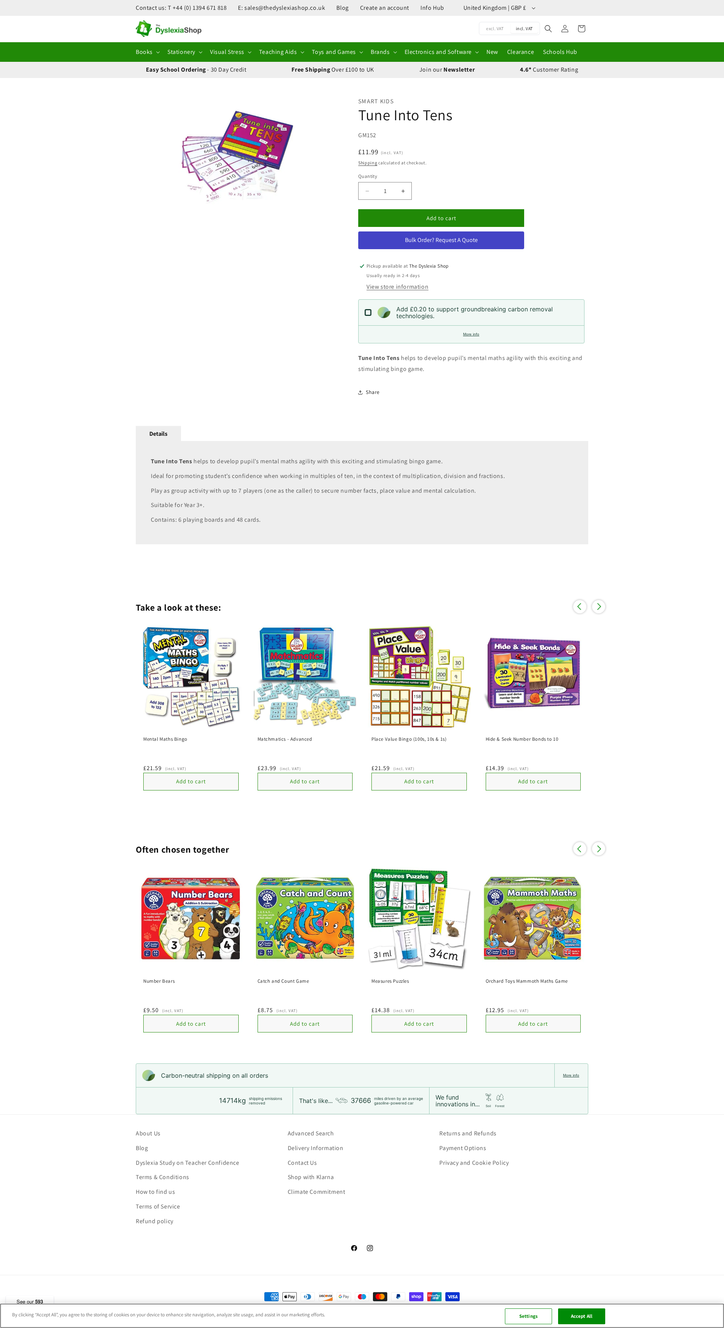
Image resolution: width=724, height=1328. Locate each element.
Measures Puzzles (390, 981)
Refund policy (154, 1221)
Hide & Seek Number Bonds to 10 (522, 739)
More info (471, 334)
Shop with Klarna (311, 1177)
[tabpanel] (362, 492)
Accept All (581, 1316)
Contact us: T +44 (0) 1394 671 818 (181, 8)
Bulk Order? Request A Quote (441, 240)
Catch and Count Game (283, 981)
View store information (397, 287)
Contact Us (302, 1163)
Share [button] (373, 392)
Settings (528, 1316)
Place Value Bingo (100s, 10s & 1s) (408, 739)
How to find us (155, 1192)
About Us (148, 1133)
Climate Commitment (316, 1192)
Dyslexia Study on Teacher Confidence (187, 1163)
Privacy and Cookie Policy (474, 1163)
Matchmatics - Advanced (285, 739)
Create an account (384, 8)
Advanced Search (311, 1133)
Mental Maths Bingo (165, 739)
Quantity (367, 176)
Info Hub (432, 8)
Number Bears (159, 981)
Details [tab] (158, 434)
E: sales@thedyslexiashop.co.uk (281, 8)
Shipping (367, 162)
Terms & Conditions (162, 1177)
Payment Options (462, 1148)
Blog (342, 8)
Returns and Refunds (467, 1133)
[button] (147, 52)
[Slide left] (145, 157)
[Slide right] (330, 157)
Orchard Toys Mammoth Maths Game (527, 981)
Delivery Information (316, 1148)
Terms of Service (158, 1206)
